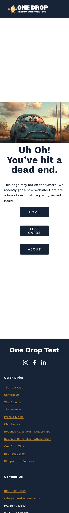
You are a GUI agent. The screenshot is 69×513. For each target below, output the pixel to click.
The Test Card (14, 387)
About (34, 249)
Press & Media (14, 417)
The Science (12, 409)
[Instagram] (25, 362)
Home (34, 212)
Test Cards (34, 231)
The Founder (12, 402)
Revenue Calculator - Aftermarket (27, 439)
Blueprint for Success (19, 461)
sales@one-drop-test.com (22, 498)
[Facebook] (34, 362)
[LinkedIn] (43, 362)
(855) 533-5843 (15, 491)
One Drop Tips (14, 446)
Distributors (12, 424)
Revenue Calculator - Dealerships (27, 431)
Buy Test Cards (14, 453)
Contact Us (11, 394)
